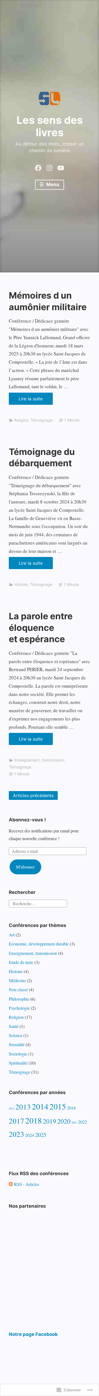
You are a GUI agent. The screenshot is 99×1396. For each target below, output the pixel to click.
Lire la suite (26, 400)
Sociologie (18, 1054)
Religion (21, 420)
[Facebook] (38, 166)
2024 (29, 1135)
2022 (82, 1122)
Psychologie (19, 1008)
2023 (16, 1134)
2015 (58, 1106)
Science (15, 1035)
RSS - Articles (26, 1184)
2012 (11, 1108)
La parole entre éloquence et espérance (41, 627)
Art (12, 934)
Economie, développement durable (39, 944)
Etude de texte (21, 962)
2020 (63, 1121)
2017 (16, 1121)
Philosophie (19, 999)
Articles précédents (33, 795)
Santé (13, 1026)
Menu (52, 184)
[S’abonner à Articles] (11, 1184)
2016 (71, 1108)
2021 (74, 1122)
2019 (49, 1121)
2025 (40, 1134)
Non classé (18, 989)
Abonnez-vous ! (27, 819)
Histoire (21, 584)
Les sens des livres (49, 126)
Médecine (17, 980)
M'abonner (25, 867)
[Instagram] (49, 166)
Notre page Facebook (33, 1334)
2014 (40, 1106)
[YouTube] (61, 166)
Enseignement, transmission (39, 760)
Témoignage (42, 420)
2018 (33, 1120)
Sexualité (16, 1044)
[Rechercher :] (38, 902)
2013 (23, 1107)
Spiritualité (18, 1063)
